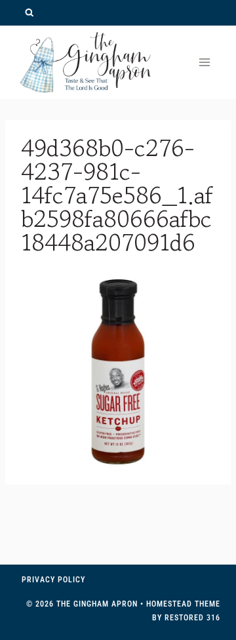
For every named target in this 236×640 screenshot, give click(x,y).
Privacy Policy (53, 579)
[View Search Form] (29, 12)
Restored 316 (192, 617)
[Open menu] (204, 62)
